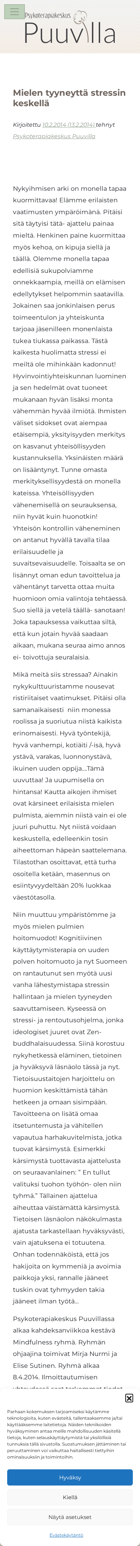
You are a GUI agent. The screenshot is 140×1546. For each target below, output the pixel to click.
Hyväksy (70, 1477)
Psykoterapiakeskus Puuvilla (54, 136)
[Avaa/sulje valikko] (14, 11)
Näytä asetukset (70, 1517)
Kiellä (70, 1497)
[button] (129, 1397)
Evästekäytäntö (66, 1535)
